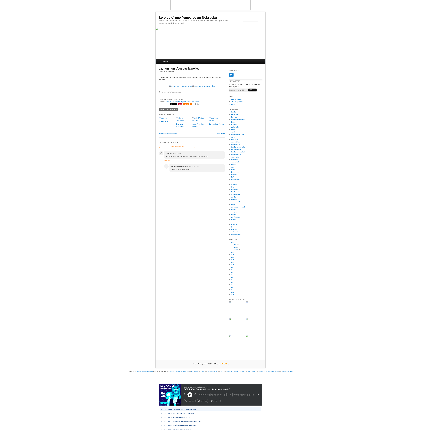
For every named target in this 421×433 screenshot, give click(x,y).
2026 (232, 242)
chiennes (234, 224)
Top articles (194, 371)
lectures (234, 199)
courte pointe (235, 179)
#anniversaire (195, 102)
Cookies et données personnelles (269, 371)
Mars (235, 247)
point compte (235, 217)
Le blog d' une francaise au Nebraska (188, 17)
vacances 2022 (236, 234)
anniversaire (235, 194)
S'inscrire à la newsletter (168, 109)
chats (233, 222)
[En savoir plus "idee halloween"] (237, 350)
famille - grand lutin (238, 147)
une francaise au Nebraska (145, 371)
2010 (232, 290)
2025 (232, 252)
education (234, 189)
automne (234, 184)
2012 (232, 285)
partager (204, 401)
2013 (232, 282)
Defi (232, 177)
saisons (234, 229)
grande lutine (235, 162)
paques (233, 214)
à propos (216, 401)
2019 (232, 267)
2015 (232, 277)
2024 (232, 255)
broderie (234, 117)
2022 (232, 260)
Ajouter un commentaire (177, 146)
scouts (233, 219)
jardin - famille (236, 172)
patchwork (234, 174)
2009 (232, 292)
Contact (202, 371)
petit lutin (234, 139)
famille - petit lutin (237, 134)
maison (233, 164)
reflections (234, 114)
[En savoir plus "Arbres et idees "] (254, 333)
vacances (234, 159)
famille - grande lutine (238, 152)
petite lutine (235, 127)
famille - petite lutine (238, 119)
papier (233, 209)
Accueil (165, 61)
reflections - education (238, 207)
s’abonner (191, 401)
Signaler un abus (212, 371)
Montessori (235, 192)
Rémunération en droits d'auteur (235, 371)
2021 (232, 262)
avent (233, 167)
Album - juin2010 (237, 102)
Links (233, 104)
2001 (232, 294)
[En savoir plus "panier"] (237, 333)
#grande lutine (185, 102)
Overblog (225, 364)
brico (233, 129)
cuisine (233, 132)
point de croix (236, 149)
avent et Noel (235, 142)
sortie (233, 137)
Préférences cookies (287, 371)
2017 (232, 272)
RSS (231, 75)
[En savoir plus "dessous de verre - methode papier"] (254, 350)
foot (232, 227)
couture (233, 124)
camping (234, 212)
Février (236, 250)
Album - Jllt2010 (236, 99)
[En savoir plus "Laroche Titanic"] (237, 317)
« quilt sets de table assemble (168, 133)
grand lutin (235, 157)
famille (233, 112)
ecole (233, 169)
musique (234, 197)
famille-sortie (235, 144)
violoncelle (235, 232)
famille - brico (236, 154)
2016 (232, 275)
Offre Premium (252, 371)
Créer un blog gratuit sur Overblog (179, 371)
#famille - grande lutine (173, 102)
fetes (233, 187)
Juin (235, 245)
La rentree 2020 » (219, 133)
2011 (232, 287)
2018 (232, 270)
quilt (232, 182)
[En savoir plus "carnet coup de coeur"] (254, 317)
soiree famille (236, 202)
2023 (232, 257)
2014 (232, 280)
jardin (233, 122)
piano (233, 204)
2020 (232, 265)
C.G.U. (222, 371)
